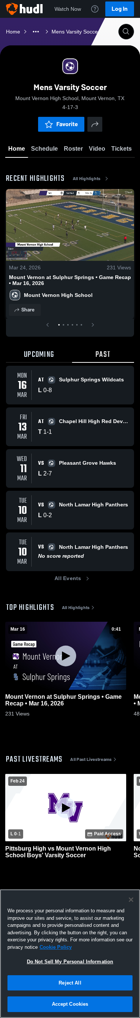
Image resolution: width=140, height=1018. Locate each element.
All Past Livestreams (91, 759)
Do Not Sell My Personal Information (70, 961)
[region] (70, 953)
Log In (120, 9)
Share (27, 309)
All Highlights (87, 178)
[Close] (131, 899)
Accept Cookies (70, 1004)
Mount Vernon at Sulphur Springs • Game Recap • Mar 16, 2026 (70, 280)
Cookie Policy (56, 947)
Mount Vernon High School (58, 295)
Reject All (70, 983)
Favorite (67, 124)
